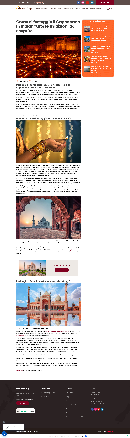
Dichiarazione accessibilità (75, 417)
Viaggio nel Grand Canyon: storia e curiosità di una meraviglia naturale (100, 28)
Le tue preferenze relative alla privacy (71, 436)
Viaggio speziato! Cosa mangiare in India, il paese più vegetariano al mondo (101, 58)
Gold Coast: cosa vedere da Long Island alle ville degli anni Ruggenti (101, 68)
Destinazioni (44, 9)
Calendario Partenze (56, 9)
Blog (71, 9)
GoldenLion (110, 431)
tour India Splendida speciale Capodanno (57, 331)
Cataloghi (77, 9)
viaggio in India (72, 250)
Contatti (98, 9)
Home (38, 9)
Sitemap (69, 413)
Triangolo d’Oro (20, 335)
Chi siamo (92, 9)
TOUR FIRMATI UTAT (105, 2)
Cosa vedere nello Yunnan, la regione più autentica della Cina (100, 48)
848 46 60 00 (47, 397)
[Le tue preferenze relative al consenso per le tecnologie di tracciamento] (127, 435)
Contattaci (19, 370)
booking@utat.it (25, 3)
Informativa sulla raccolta (50, 436)
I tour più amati (71, 405)
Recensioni (69, 409)
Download (85, 9)
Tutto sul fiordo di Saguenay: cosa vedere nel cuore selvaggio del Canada (100, 38)
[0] (108, 9)
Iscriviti (22, 403)
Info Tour (66, 9)
